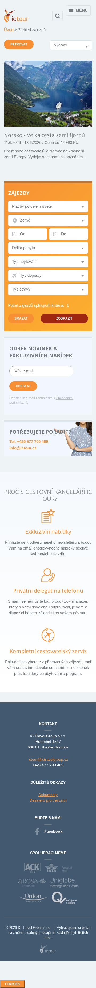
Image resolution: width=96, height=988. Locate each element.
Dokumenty (48, 795)
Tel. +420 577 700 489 (28, 441)
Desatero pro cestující (48, 800)
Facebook (53, 831)
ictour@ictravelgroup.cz (48, 759)
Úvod (9, 29)
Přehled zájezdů (32, 29)
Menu (82, 10)
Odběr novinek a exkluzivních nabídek (40, 352)
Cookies (12, 984)
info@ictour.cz (23, 448)
